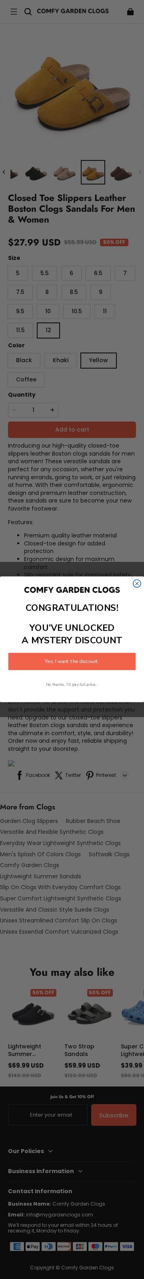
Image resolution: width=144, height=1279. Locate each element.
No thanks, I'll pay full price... (72, 684)
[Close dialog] (137, 584)
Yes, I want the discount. (72, 661)
